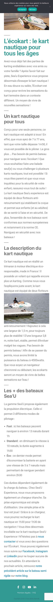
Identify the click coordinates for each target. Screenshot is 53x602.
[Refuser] (50, 6)
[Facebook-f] (18, 587)
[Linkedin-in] (34, 587)
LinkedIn (12, 556)
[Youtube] (29, 587)
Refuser (32, 9)
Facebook (29, 551)
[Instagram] (23, 587)
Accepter (22, 9)
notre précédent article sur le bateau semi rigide (25, 570)
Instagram (42, 551)
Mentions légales (24, 592)
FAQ (34, 592)
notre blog (21, 575)
